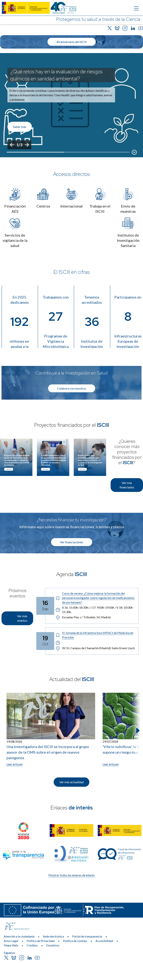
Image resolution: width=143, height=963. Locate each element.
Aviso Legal (11, 941)
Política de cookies (75, 941)
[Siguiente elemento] (137, 730)
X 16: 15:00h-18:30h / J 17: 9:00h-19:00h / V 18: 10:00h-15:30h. (98, 610)
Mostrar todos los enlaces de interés (71, 875)
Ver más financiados (127, 485)
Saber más (19, 126)
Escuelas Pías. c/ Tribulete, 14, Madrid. (86, 617)
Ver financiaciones (71, 542)
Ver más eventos (22, 618)
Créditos (32, 945)
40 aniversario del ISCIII (71, 42)
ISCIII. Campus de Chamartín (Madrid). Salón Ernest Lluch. (98, 648)
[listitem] (71, 105)
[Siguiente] (26, 144)
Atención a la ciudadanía (19, 936)
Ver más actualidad (71, 782)
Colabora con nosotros (71, 388)
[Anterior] (11, 144)
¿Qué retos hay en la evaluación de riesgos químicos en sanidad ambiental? (56, 75)
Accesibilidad (104, 941)
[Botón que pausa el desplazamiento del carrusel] (134, 152)
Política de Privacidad (41, 941)
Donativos (52, 945)
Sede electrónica (53, 936)
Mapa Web (11, 945)
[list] (71, 105)
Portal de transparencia (87, 936)
